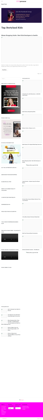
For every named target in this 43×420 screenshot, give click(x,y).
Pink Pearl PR (3, 406)
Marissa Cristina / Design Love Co (28, 128)
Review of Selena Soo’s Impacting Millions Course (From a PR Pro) (14, 335)
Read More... (4, 69)
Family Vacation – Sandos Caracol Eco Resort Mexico (31, 182)
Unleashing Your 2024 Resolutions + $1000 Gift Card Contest (31, 94)
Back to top (40, 418)
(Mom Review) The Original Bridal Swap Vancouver (32, 144)
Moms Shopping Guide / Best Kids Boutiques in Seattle (19, 35)
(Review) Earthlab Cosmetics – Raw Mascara (30, 249)
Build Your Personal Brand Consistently (30, 233)
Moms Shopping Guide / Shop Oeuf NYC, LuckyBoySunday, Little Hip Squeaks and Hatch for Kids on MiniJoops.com (10, 322)
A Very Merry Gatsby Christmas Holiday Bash (30, 216)
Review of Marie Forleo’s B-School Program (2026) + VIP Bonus (13, 329)
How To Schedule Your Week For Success (14, 310)
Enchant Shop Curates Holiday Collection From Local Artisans (31, 200)
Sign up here (24, 410)
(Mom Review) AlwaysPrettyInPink (28, 111)
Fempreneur (4, 418)
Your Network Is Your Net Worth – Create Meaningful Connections (14, 315)
